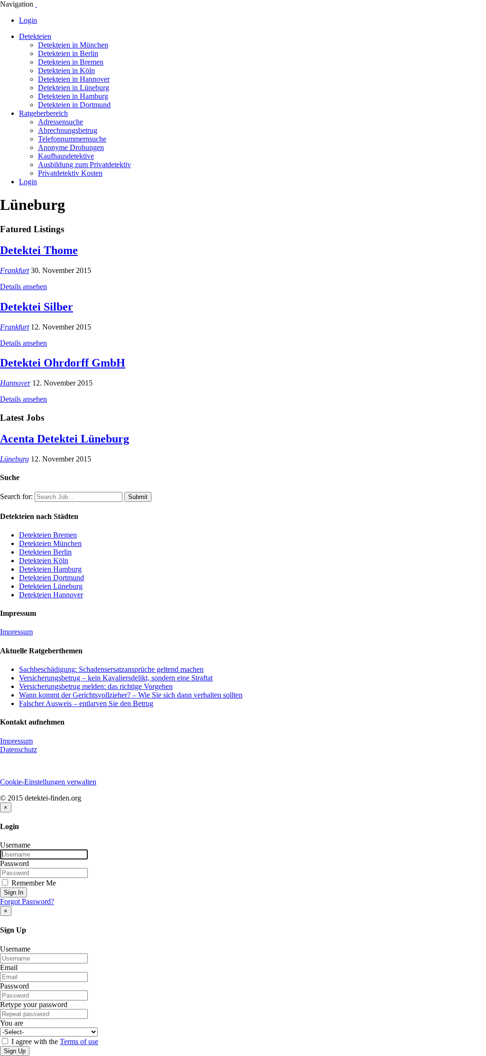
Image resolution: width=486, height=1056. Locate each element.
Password (14, 863)
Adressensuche (60, 122)
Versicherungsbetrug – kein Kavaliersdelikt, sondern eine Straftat (116, 678)
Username (15, 845)
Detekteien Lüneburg (51, 586)
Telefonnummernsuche (72, 139)
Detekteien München (50, 543)
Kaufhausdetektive (66, 156)
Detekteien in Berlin (68, 53)
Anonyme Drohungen (71, 147)
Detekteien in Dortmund (74, 105)
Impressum (16, 632)
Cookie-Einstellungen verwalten (48, 782)
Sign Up (15, 1051)
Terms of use (79, 1041)
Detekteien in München (73, 45)
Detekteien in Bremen (70, 62)
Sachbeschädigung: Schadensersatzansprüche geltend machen (111, 669)
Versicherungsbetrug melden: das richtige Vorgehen (96, 686)
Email (9, 967)
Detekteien (35, 36)
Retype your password (33, 1004)
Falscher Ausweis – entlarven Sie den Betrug (86, 703)
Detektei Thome (39, 250)
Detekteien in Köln (66, 70)
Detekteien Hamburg (50, 569)
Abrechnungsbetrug (67, 130)
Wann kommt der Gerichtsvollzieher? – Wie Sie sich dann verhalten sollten (131, 695)
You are (11, 1023)
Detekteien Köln (43, 560)
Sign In (13, 892)
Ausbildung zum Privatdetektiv (84, 164)
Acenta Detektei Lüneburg (64, 439)
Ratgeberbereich (43, 113)
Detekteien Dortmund (51, 578)
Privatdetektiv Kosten (70, 173)
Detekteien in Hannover (74, 79)
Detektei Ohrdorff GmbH (62, 363)
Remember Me (32, 883)
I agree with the (53, 1041)
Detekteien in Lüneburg (73, 88)
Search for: (16, 496)
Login (28, 20)
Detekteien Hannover (51, 595)
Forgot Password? (27, 901)
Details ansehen (23, 287)
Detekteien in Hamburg (73, 96)
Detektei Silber (36, 307)
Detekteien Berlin (45, 552)
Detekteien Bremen (48, 535)
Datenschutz (18, 749)
